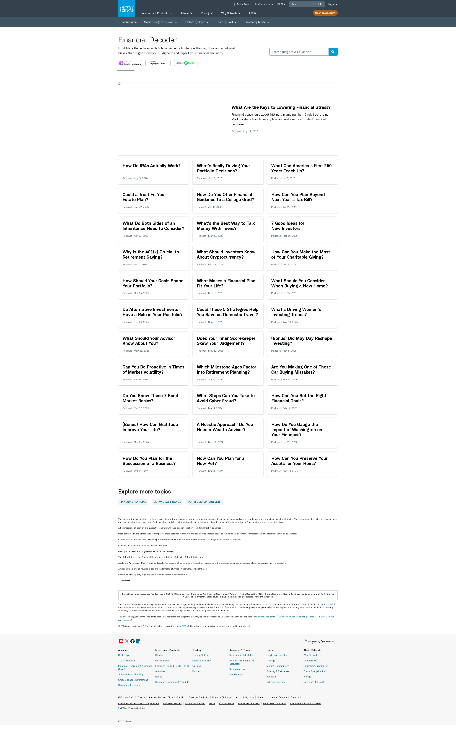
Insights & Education (277, 655)
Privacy (141, 697)
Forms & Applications (315, 671)
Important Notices (172, 703)
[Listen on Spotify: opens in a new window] (186, 63)
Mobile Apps (236, 674)
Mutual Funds (162, 660)
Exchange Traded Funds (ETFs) (172, 665)
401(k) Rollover (126, 660)
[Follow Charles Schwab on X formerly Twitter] (127, 641)
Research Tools (238, 669)
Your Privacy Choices (133, 708)
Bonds (158, 676)
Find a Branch (244, 4)
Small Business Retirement (133, 679)
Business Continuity (199, 697)
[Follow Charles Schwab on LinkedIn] (138, 641)
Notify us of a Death (314, 681)
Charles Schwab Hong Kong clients (296, 616)
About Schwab (279, 697)
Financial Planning (133, 501)
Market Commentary (277, 665)
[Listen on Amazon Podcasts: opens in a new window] (158, 63)
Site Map (181, 697)
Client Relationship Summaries (305, 703)
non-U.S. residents (265, 616)
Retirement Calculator (241, 655)
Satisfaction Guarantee (316, 665)
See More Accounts (129, 685)
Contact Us (262, 697)
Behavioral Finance (167, 501)
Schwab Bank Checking (130, 674)
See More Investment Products (172, 681)
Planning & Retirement (278, 671)
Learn (252, 13)
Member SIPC (179, 626)
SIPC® (212, 703)
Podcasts (271, 676)
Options (196, 665)
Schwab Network (275, 681)
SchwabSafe (127, 697)
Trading (270, 660)
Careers (295, 697)
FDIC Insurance (226, 703)
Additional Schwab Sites (161, 697)
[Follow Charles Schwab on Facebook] (132, 641)
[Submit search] (320, 4)
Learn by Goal (224, 22)
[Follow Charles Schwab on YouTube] (121, 641)
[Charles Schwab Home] (126, 8)
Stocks (159, 655)
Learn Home (129, 22)
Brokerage (124, 655)
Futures (196, 671)
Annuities (160, 671)
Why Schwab (311, 655)
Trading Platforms (201, 655)
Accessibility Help (245, 697)
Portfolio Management (205, 501)
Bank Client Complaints (274, 703)
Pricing (307, 676)
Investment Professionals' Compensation (138, 703)
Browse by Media (255, 22)
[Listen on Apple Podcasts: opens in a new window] (130, 63)
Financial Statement (222, 697)
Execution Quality (201, 660)
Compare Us (310, 660)
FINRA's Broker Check (249, 703)
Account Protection (195, 703)
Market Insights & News (158, 22)
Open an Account (325, 12)
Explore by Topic (195, 22)
